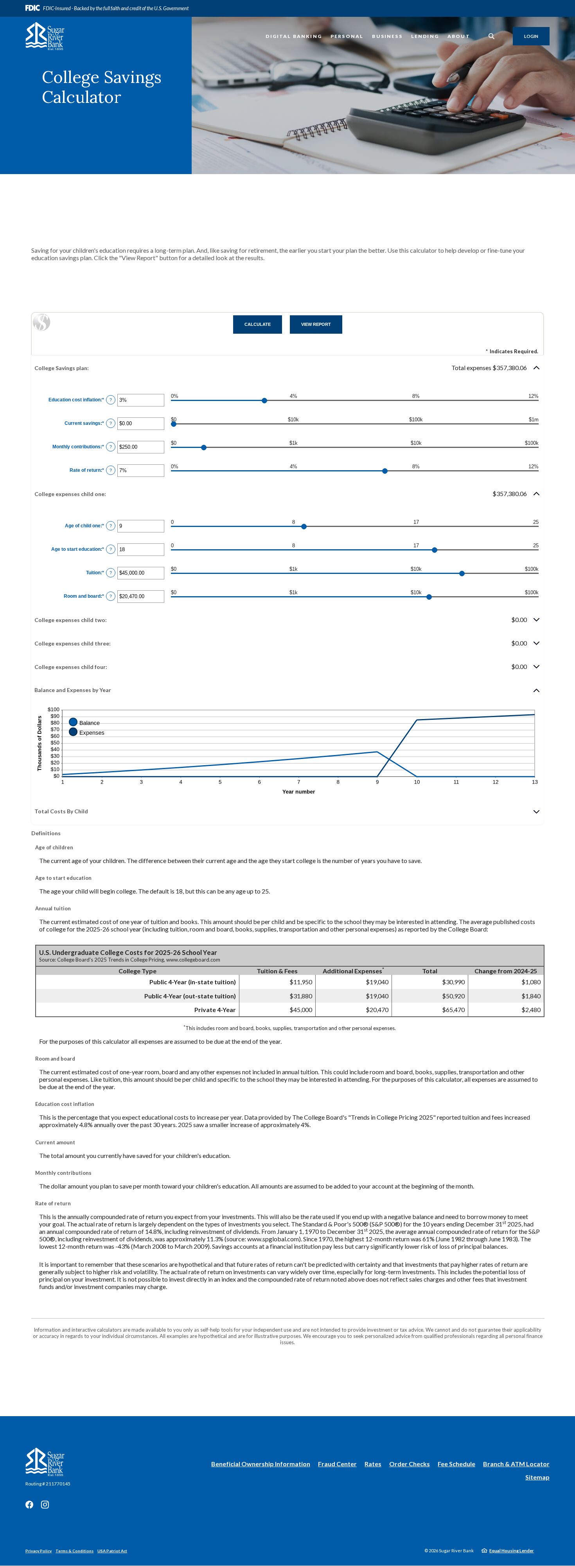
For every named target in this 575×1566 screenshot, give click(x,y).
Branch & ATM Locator (516, 1463)
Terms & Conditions (74, 1550)
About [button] (458, 36)
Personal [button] (347, 36)
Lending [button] (425, 36)
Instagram (45, 1504)
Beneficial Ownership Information (260, 1464)
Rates (373, 1463)
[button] (287, 367)
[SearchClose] (491, 36)
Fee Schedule (456, 1463)
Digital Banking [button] (294, 36)
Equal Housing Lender (511, 1550)
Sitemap (537, 1477)
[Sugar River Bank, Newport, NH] (45, 36)
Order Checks (409, 1464)
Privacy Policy (38, 1550)
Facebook (29, 1504)
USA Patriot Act (112, 1550)
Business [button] (387, 36)
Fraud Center (337, 1463)
